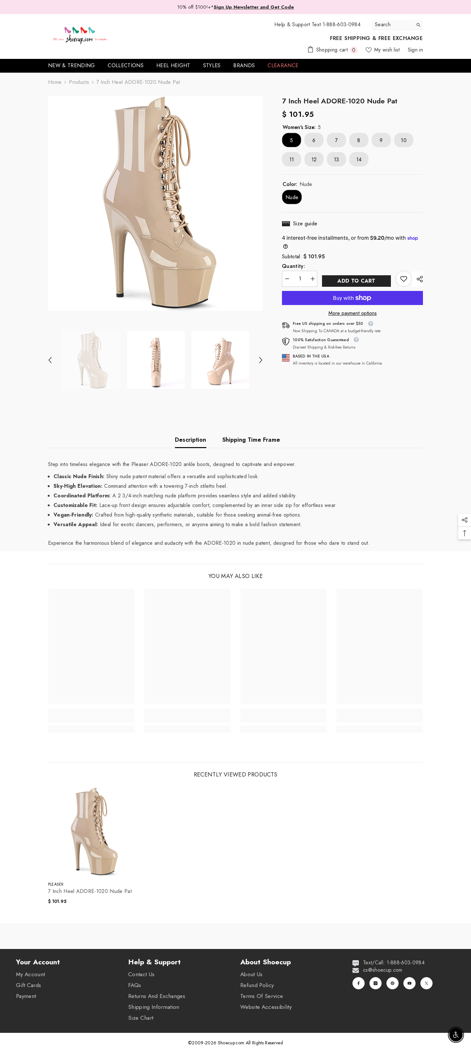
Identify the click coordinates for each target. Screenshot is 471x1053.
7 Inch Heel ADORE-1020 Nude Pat (90, 891)
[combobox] (392, 24)
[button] (50, 360)
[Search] (397, 25)
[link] (404, 279)
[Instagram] (375, 983)
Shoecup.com (232, 1043)
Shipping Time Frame (251, 440)
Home (55, 82)
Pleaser (56, 884)
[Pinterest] (392, 983)
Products (79, 82)
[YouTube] (409, 983)
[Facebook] (358, 983)
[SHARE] (417, 279)
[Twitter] (426, 983)
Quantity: (293, 266)
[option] (155, 203)
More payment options (352, 313)
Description (190, 440)
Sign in (415, 49)
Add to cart (356, 281)
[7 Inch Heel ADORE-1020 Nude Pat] (92, 831)
